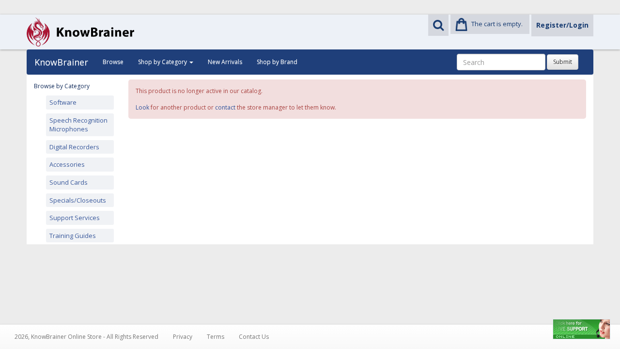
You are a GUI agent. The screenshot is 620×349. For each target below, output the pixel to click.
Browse (113, 62)
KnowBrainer (61, 62)
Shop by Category (163, 62)
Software (63, 102)
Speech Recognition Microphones (78, 125)
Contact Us (254, 337)
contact (225, 107)
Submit (562, 62)
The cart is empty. (497, 23)
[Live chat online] (581, 329)
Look (142, 107)
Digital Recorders (74, 147)
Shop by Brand (277, 62)
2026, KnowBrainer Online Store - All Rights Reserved (86, 337)
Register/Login (562, 25)
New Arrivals (225, 62)
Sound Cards (68, 182)
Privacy (182, 337)
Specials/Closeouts (77, 200)
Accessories (67, 164)
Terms (215, 337)
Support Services (74, 217)
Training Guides (72, 235)
